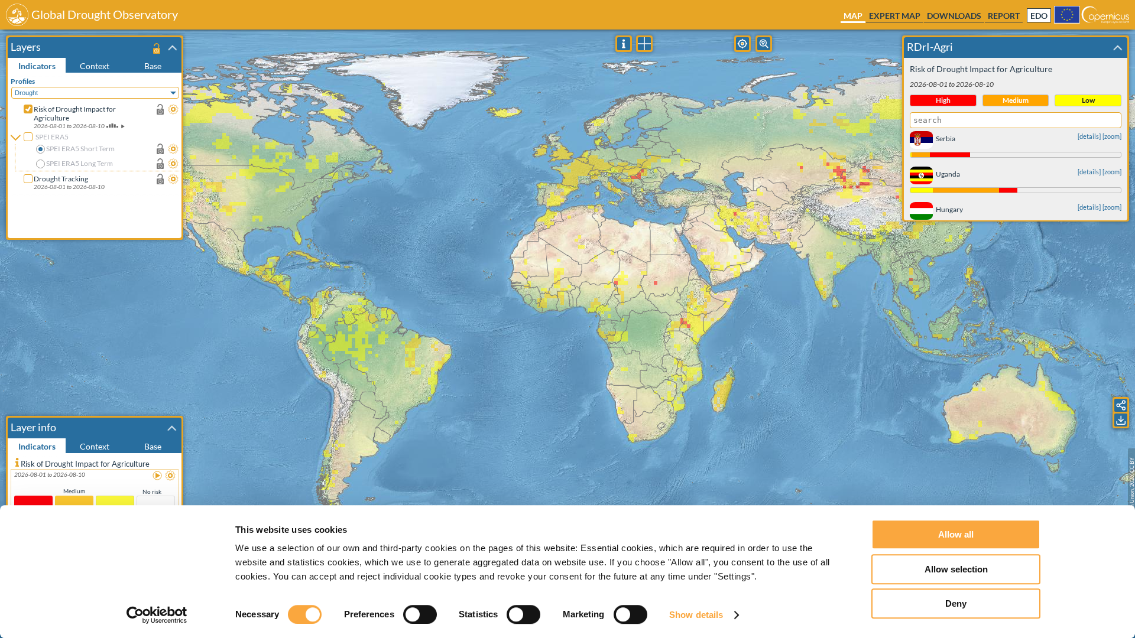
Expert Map (894, 16)
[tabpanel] (96, 155)
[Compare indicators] (644, 43)
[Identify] (623, 43)
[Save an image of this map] (1120, 420)
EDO (1039, 16)
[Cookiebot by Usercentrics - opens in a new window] (157, 615)
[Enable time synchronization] (160, 109)
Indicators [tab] (37, 66)
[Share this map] (1120, 405)
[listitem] (95, 503)
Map (853, 16)
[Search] (763, 43)
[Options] (173, 109)
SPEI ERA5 (52, 136)
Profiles (23, 81)
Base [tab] (152, 66)
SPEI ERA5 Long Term (79, 163)
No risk (151, 491)
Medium (74, 490)
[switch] (420, 614)
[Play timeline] (158, 476)
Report (1004, 16)
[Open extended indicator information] (17, 461)
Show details (696, 615)
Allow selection (956, 569)
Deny (956, 603)
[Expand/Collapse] (173, 48)
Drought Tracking (61, 178)
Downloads (954, 16)
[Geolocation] (742, 43)
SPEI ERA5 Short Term (80, 148)
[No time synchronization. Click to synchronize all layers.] (156, 48)
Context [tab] (94, 66)
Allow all (956, 534)
